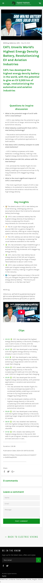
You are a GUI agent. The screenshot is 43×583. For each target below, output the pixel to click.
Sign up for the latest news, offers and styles (18, 555)
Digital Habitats (12, 573)
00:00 (7, 339)
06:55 (7, 422)
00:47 (7, 349)
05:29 (7, 411)
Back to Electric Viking (22, 536)
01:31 (7, 357)
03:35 (7, 377)
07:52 (7, 432)
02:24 (7, 367)
